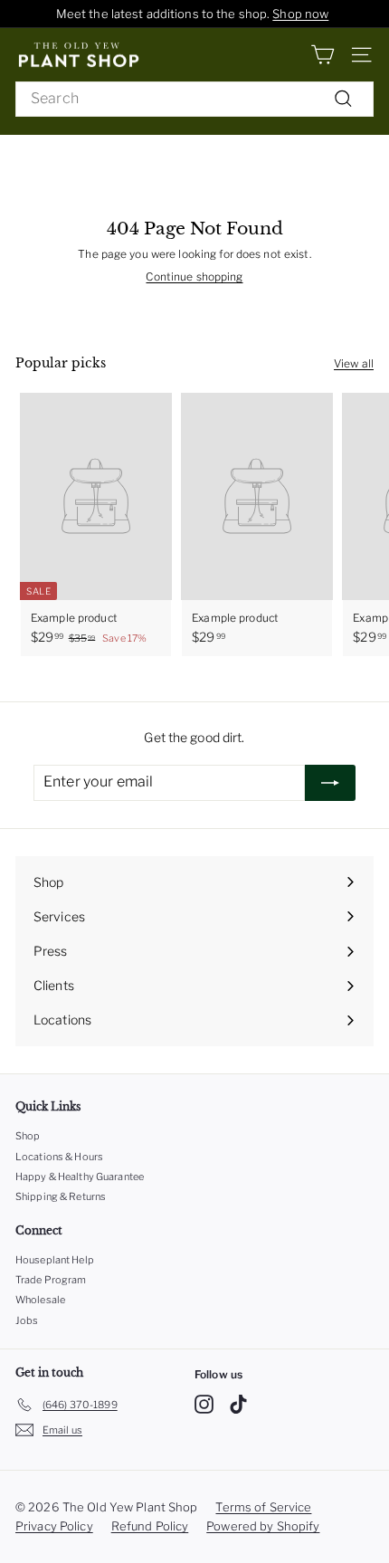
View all (354, 363)
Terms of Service (263, 1507)
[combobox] (194, 99)
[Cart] (322, 54)
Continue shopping (194, 276)
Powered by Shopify (262, 1526)
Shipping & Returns (60, 1196)
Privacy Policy (54, 1526)
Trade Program (51, 1279)
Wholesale (40, 1299)
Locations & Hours (59, 1156)
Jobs (26, 1320)
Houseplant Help (54, 1259)
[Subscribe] (330, 783)
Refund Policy (150, 1526)
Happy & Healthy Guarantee (79, 1176)
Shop (27, 1135)
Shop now (300, 13)
